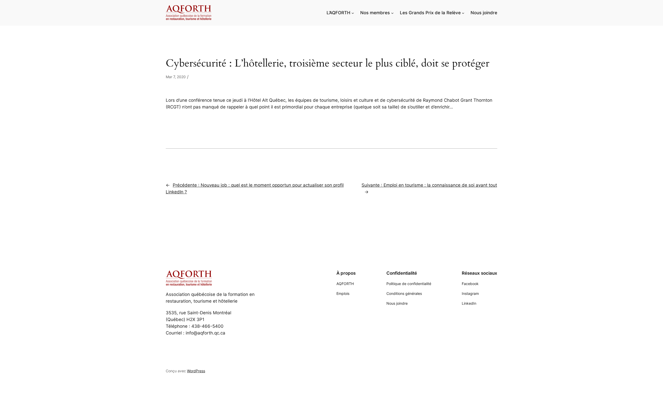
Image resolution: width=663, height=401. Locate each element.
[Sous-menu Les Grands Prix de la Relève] (463, 12)
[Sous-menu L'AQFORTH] (352, 12)
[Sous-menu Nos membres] (392, 12)
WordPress (196, 371)
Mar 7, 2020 (176, 77)
